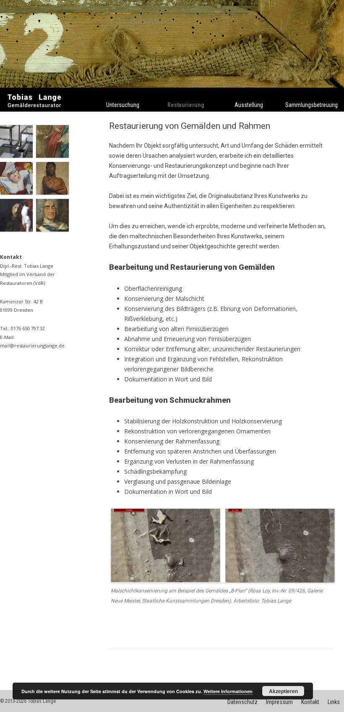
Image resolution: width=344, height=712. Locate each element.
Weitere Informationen (228, 691)
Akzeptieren (283, 691)
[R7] (18, 229)
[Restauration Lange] (34, 111)
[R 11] (18, 155)
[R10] (54, 155)
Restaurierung (185, 105)
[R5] (54, 229)
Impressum (279, 702)
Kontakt (310, 702)
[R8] (54, 192)
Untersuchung (122, 105)
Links (334, 702)
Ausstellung (249, 105)
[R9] (18, 192)
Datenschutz (242, 702)
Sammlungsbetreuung (311, 105)
